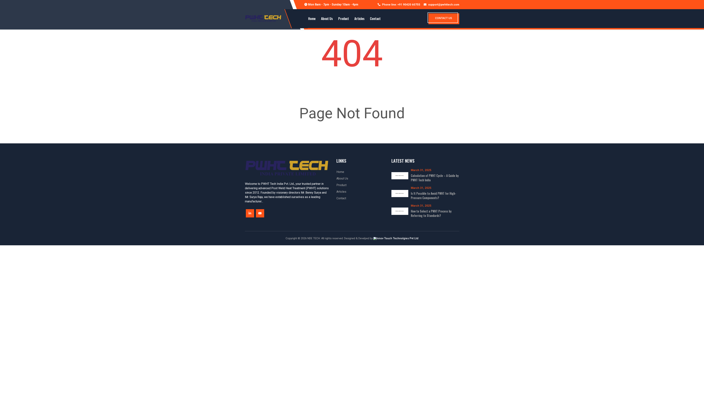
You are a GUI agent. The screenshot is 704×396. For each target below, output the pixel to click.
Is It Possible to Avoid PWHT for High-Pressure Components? (433, 195)
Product (343, 18)
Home (312, 18)
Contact (375, 18)
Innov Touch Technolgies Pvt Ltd (397, 238)
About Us (327, 18)
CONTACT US (443, 18)
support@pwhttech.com (443, 4)
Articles (359, 18)
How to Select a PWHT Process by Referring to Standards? (431, 213)
